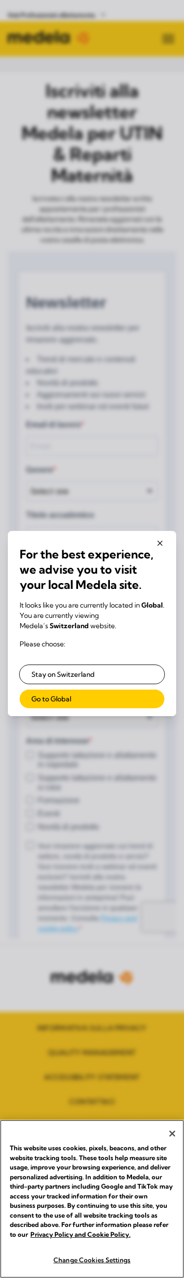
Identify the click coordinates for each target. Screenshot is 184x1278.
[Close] (172, 1133)
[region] (92, 1199)
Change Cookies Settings (92, 1260)
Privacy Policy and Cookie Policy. (80, 1234)
